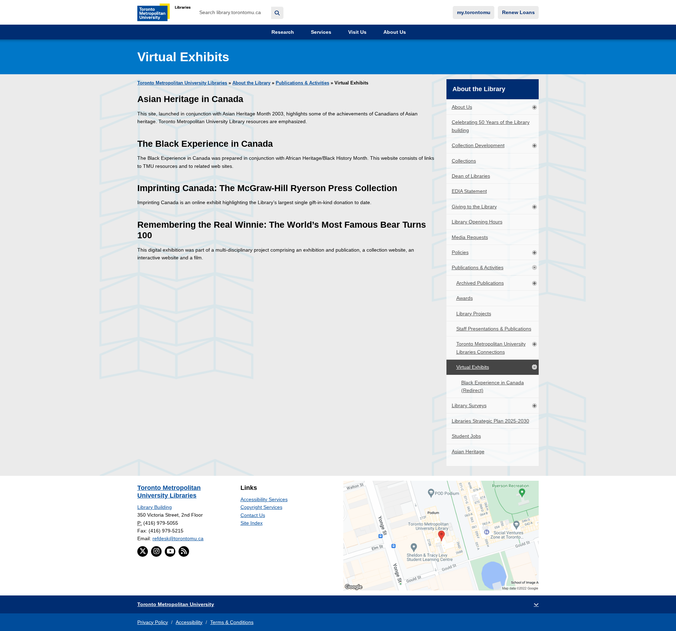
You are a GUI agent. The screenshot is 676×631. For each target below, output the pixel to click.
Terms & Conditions (232, 622)
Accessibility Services (264, 499)
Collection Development (478, 145)
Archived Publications (480, 283)
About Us (394, 32)
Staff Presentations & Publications (493, 329)
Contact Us (252, 515)
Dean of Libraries (471, 176)
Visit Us (357, 32)
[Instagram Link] (156, 551)
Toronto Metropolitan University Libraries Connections (491, 347)
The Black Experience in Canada (205, 144)
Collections (464, 161)
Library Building (154, 507)
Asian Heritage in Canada (190, 99)
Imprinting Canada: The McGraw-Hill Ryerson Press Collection (267, 188)
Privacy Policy (152, 622)
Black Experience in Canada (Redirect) (492, 386)
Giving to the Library (474, 206)
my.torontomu (473, 12)
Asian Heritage (468, 451)
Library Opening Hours (477, 222)
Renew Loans (518, 12)
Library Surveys (469, 405)
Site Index (251, 523)
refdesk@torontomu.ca (178, 538)
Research (282, 32)
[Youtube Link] (170, 551)
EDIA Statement (469, 191)
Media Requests (470, 237)
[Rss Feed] (184, 551)
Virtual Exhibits (472, 367)
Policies (460, 252)
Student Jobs (466, 436)
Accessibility (189, 622)
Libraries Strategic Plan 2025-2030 (490, 421)
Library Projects (473, 313)
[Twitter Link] (142, 551)
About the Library (251, 83)
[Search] (277, 13)
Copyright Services (261, 507)
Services (320, 32)
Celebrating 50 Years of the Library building (491, 126)
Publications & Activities (302, 83)
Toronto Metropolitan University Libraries (182, 83)
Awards (464, 298)
